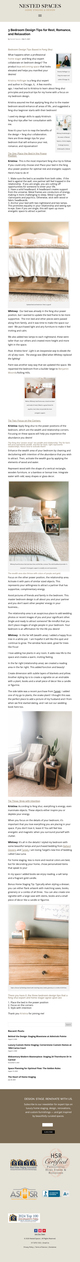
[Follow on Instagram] (40, 1230)
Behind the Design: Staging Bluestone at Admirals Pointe (37, 1036)
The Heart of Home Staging (22, 1076)
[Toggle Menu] (40, 16)
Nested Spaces (15, 39)
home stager (14, 58)
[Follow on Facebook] (36, 1230)
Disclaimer (52, 1247)
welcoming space (30, 66)
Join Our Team (40, 1234)
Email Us (46, 1243)
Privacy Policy (29, 1247)
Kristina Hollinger (17, 80)
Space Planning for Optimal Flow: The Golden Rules (34, 1068)
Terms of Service (41, 1247)
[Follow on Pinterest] (44, 1230)
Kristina (23, 1013)
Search (68, 1025)
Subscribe (48, 1132)
